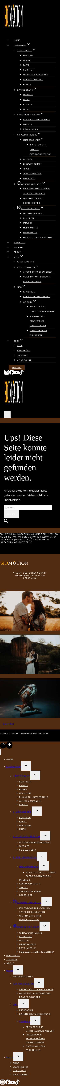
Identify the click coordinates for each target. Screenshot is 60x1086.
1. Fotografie (21, 776)
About (17, 252)
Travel (27, 169)
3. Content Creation (26, 836)
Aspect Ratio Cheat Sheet (37, 272)
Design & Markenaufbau (36, 119)
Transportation (32, 173)
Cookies (24, 1021)
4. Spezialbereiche (25, 857)
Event (26, 99)
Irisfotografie (29, 866)
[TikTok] (21, 374)
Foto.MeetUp (30, 232)
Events (27, 84)
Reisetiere (28, 218)
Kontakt (16, 367)
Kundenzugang (25, 262)
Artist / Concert (33, 79)
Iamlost (27, 223)
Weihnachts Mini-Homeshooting (33, 200)
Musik (26, 109)
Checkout (22, 355)
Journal (18, 247)
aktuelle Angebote (29, 902)
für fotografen (23, 983)
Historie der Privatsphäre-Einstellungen (38, 321)
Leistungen (13, 766)
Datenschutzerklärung (36, 296)
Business (28, 94)
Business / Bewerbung (35, 75)
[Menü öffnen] (7, 414)
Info (15, 1004)
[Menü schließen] (0, 752)
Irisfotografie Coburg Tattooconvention (36, 191)
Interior (28, 159)
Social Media (30, 129)
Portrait (28, 55)
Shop (19, 345)
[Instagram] (6, 374)
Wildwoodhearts (33, 213)
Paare (26, 65)
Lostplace (29, 178)
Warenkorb (23, 350)
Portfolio (19, 242)
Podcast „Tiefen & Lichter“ (38, 237)
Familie (27, 60)
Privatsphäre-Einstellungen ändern (42, 309)
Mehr (9, 970)
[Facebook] (11, 374)
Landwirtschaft (32, 164)
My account (24, 360)
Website (27, 124)
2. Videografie (22, 811)
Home (17, 40)
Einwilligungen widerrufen (38, 333)
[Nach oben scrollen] (3, 745)
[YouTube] (16, 374)
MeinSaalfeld (30, 228)
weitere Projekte (28, 927)
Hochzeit (28, 70)
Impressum (29, 292)
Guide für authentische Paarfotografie (37, 279)
